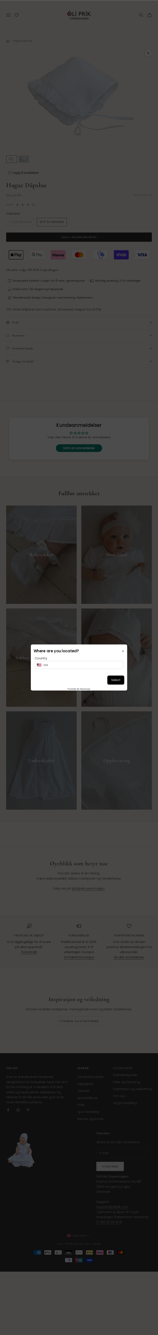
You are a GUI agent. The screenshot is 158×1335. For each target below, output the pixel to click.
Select (115, 680)
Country (41, 658)
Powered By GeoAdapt (79, 688)
